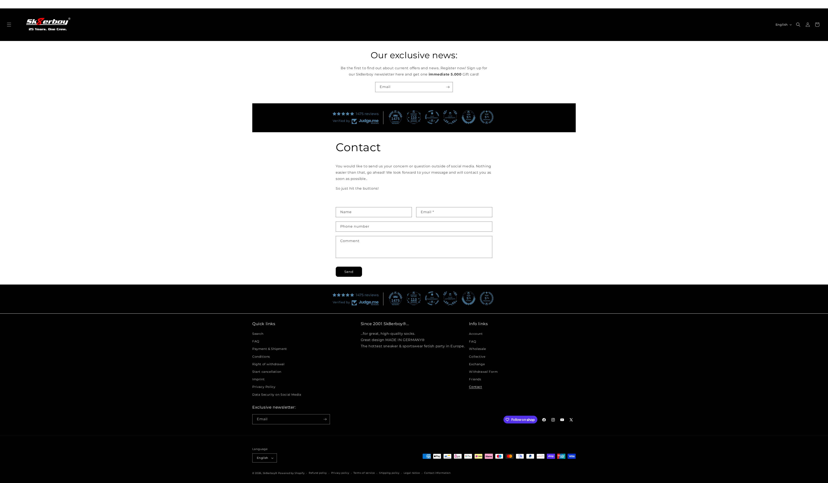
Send (348, 271)
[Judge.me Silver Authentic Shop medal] (450, 117)
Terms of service (364, 472)
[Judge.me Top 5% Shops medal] (468, 117)
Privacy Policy (263, 387)
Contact (475, 387)
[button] (9, 24)
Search (257, 334)
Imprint (258, 379)
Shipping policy (389, 472)
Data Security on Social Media (276, 394)
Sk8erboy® (270, 473)
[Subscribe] (448, 87)
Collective (477, 357)
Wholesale (477, 349)
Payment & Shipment (269, 349)
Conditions (261, 357)
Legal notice (412, 472)
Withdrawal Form (483, 372)
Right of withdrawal (268, 364)
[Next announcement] (575, 4)
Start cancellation (266, 372)
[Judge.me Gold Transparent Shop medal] (432, 117)
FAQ (255, 341)
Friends (475, 379)
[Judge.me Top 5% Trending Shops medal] (487, 117)
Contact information (437, 472)
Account (476, 334)
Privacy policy (340, 472)
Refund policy (318, 472)
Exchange (477, 364)
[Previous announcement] (252, 4)
